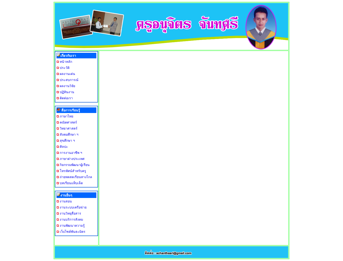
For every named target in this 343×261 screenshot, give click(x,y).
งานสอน (66, 201)
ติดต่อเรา (66, 98)
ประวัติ (65, 68)
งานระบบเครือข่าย (73, 207)
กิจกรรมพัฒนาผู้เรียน (75, 165)
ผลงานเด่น (67, 74)
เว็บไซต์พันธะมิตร (72, 231)
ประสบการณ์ (69, 80)
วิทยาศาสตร (68, 128)
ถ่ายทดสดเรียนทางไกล (76, 177)
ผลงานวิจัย (67, 86)
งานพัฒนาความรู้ (72, 225)
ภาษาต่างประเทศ (72, 159)
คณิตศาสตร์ (68, 122)
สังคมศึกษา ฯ (69, 134)
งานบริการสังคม (71, 219)
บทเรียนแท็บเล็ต (71, 183)
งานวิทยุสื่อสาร (70, 213)
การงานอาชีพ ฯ (71, 153)
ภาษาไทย (66, 116)
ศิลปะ (64, 146)
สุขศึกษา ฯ (67, 140)
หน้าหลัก (66, 61)
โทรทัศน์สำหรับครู (73, 171)
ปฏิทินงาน (67, 92)
